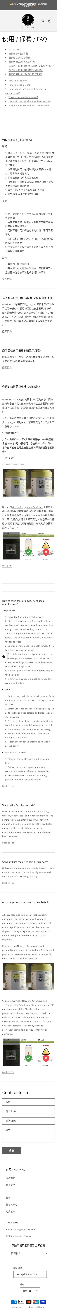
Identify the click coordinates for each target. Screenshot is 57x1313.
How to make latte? (18, 80)
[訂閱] (46, 1253)
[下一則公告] (51, 5)
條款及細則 (11, 1204)
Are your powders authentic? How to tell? (30, 105)
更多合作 (10, 1184)
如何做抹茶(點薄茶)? (19, 57)
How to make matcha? (20, 84)
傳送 (11, 1150)
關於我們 (10, 1177)
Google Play (18, 507)
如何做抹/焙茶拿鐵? (19, 53)
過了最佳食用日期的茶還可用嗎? (26, 70)
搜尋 (8, 1197)
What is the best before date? (23, 97)
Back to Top (8, 785)
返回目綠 (7, 278)
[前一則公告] (5, 5)
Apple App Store (34, 507)
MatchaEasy (23, 1307)
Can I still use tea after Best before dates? (30, 101)
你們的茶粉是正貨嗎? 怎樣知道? (25, 74)
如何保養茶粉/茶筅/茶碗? (22, 61)
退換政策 (10, 1211)
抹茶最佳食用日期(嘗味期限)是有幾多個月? (31, 65)
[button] (6, 21)
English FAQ (15, 49)
